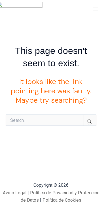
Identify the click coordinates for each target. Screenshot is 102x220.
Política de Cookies (61, 200)
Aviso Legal (14, 192)
